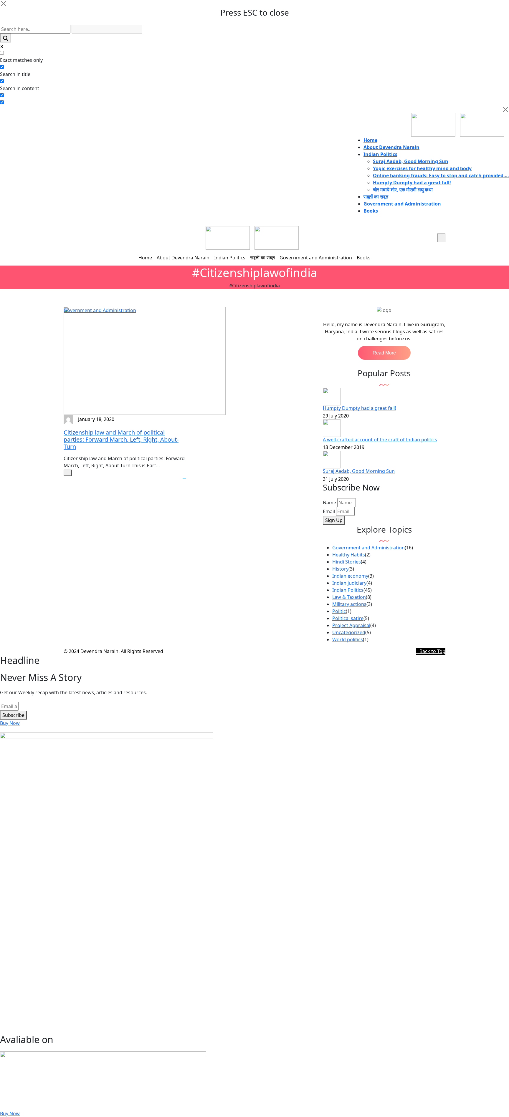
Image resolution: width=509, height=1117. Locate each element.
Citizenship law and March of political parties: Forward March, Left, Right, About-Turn (121, 439)
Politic (339, 611)
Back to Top (432, 651)
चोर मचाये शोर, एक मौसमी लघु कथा (403, 189)
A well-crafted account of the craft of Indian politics (380, 439)
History (340, 569)
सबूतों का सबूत (375, 196)
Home (370, 140)
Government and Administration (402, 203)
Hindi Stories (346, 561)
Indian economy (350, 576)
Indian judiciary (349, 583)
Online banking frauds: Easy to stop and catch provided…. (441, 175)
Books (370, 211)
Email (329, 511)
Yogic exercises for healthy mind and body (422, 168)
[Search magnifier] (5, 38)
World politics (347, 639)
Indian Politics (380, 154)
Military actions (349, 604)
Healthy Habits (348, 554)
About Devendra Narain (391, 147)
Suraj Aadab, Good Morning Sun (410, 161)
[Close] (3, 3)
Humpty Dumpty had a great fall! (412, 182)
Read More (384, 352)
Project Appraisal (351, 625)
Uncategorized (348, 632)
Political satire (347, 618)
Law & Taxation (349, 597)
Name (329, 502)
